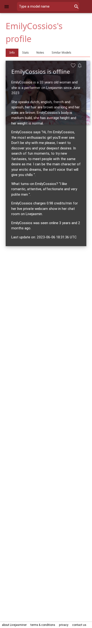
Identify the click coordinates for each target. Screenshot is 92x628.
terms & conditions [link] (42, 625)
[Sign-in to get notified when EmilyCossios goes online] (80, 65)
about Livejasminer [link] (14, 625)
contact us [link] (79, 625)
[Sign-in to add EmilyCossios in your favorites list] (73, 65)
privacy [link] (63, 625)
